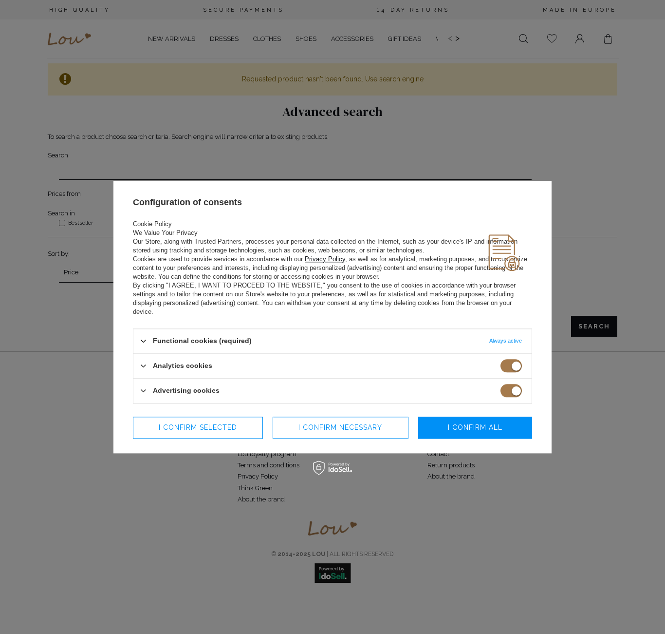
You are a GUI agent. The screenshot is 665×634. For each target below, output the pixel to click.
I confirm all (475, 427)
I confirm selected (198, 427)
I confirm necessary (340, 427)
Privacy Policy (325, 259)
